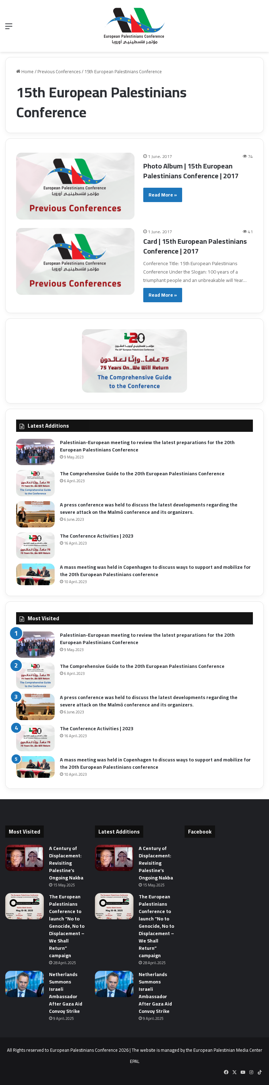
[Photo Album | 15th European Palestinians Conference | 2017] (75, 186)
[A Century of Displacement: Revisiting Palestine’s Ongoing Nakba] (24, 858)
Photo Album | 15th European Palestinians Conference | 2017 (191, 170)
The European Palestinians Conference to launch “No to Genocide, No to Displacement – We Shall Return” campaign (66, 926)
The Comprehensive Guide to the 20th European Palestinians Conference (142, 473)
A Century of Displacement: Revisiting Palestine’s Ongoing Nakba (66, 863)
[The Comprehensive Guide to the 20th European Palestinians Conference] (35, 483)
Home (27, 71)
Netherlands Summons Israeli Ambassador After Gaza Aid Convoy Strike (65, 993)
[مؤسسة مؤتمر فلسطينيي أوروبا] (134, 26)
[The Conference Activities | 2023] (35, 545)
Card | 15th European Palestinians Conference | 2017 (195, 246)
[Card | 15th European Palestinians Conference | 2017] (75, 261)
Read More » (163, 194)
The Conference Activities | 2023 (96, 535)
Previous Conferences (59, 71)
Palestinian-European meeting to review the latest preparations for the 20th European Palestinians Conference (147, 446)
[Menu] (8, 28)
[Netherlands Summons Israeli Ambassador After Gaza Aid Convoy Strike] (24, 984)
